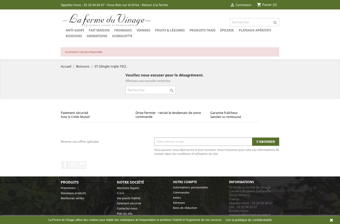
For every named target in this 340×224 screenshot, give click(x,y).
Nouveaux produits (73, 193)
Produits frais (202, 30)
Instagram (82, 165)
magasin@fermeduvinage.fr (250, 215)
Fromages (123, 30)
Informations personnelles (190, 187)
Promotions (68, 188)
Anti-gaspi (75, 30)
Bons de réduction (185, 208)
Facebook (65, 165)
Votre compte (185, 182)
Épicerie (227, 30)
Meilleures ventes (72, 198)
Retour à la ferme (155, 5)
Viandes (143, 30)
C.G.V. (121, 193)
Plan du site (124, 213)
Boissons (74, 36)
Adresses (179, 203)
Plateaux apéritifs (255, 30)
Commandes (181, 192)
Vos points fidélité (128, 198)
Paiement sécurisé (129, 203)
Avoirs (177, 197)
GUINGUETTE (122, 36)
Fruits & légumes (170, 30)
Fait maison (99, 30)
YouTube (74, 165)
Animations (97, 36)
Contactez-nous (127, 208)
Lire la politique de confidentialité (249, 220)
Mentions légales (128, 188)
